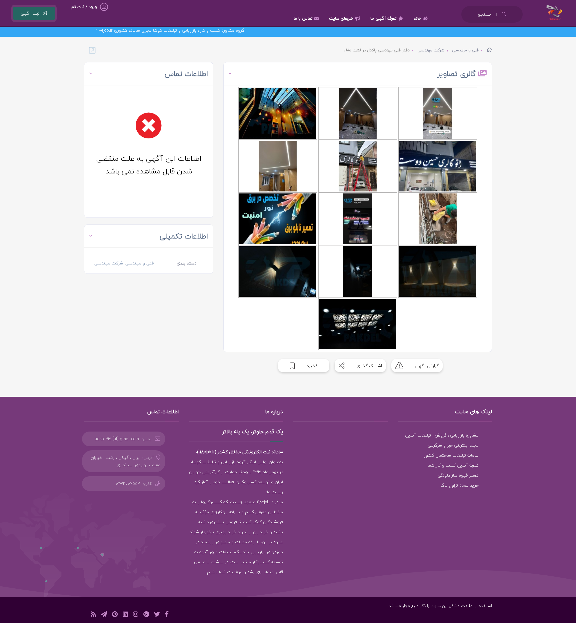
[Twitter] (157, 615)
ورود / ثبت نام (84, 6)
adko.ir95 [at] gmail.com (117, 439)
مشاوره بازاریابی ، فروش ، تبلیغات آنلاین (442, 435)
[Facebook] (167, 615)
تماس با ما (303, 18)
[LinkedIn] (125, 615)
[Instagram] (135, 615)
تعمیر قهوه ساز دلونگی (458, 475)
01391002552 (128, 483)
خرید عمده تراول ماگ (459, 485)
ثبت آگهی (30, 13)
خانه (417, 18)
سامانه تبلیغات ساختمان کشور (451, 455)
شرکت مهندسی (431, 50)
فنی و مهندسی (465, 50)
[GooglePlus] (146, 615)
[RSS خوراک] (93, 615)
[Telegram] (104, 615)
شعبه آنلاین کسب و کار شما (453, 465)
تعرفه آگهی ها (383, 18)
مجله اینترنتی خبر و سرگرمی (453, 445)
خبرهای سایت (341, 18)
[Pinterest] (115, 615)
